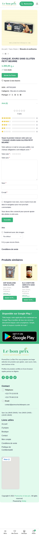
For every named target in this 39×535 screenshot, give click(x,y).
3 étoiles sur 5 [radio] (16, 154)
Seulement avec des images (14, 232)
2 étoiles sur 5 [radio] (15, 154)
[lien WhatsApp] (11, 377)
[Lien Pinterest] (15, 94)
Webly (24, 501)
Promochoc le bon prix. (23, 496)
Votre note (6, 154)
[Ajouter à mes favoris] (16, 266)
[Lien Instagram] (7, 377)
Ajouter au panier (10, 75)
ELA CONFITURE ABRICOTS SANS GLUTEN (28, 285)
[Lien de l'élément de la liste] (11, 424)
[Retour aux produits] (5, 54)
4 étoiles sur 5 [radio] (18, 154)
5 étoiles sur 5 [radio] (20, 154)
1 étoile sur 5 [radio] (13, 154)
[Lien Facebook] (10, 94)
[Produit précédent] (3, 54)
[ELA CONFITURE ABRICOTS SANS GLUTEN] (29, 272)
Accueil (4, 49)
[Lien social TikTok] (15, 377)
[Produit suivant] (8, 54)
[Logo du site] (9, 4)
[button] (10, 298)
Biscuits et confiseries (28, 49)
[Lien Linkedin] (18, 94)
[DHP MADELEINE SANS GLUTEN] (10, 272)
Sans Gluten (13, 49)
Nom (4, 183)
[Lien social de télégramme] (20, 94)
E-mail (4, 192)
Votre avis (6, 158)
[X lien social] (12, 94)
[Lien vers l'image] (19, 336)
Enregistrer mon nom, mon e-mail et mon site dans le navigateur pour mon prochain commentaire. (19, 204)
